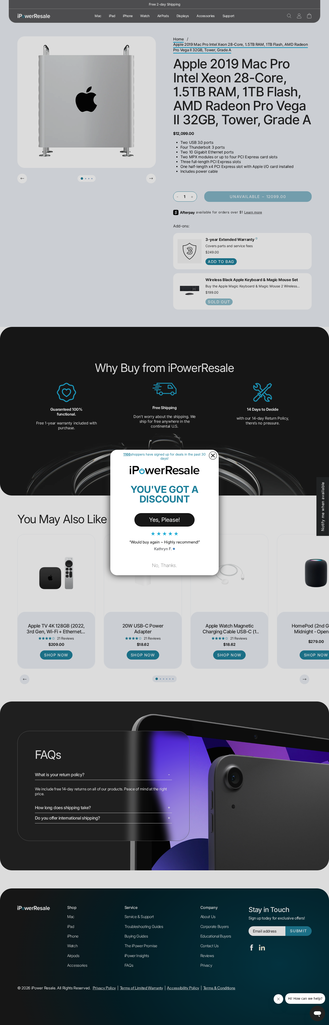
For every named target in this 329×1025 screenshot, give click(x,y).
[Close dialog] (213, 455)
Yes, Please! (164, 519)
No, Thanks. (164, 565)
